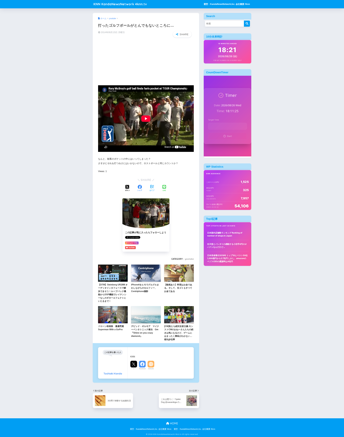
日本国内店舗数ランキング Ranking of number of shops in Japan (224, 234)
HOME (173, 423)
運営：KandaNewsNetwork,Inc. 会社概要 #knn (227, 4)
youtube (189, 259)
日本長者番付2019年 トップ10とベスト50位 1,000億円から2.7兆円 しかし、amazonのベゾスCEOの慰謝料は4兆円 (227, 258)
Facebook (142, 369)
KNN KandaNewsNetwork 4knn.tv (120, 4)
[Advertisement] (146, 61)
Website (151, 369)
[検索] (247, 24)
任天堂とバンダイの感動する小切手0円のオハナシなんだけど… (227, 245)
